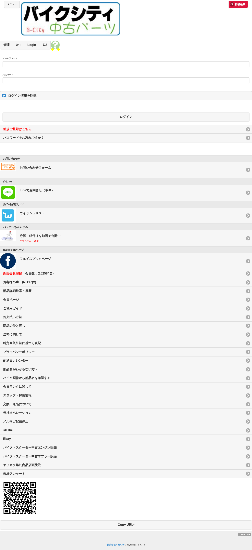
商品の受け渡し (14, 325)
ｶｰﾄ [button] (18, 45)
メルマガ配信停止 (15, 421)
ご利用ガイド (12, 308)
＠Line (8, 430)
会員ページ (11, 299)
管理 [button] (6, 45)
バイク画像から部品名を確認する (26, 378)
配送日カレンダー (15, 360)
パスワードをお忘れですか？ (23, 137)
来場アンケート (14, 473)
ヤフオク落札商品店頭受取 (22, 465)
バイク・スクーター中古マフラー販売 (30, 456)
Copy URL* (126, 524)
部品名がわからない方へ (20, 369)
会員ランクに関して (17, 386)
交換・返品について (17, 404)
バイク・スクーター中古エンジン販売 (30, 447)
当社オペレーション (17, 412)
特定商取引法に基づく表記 (22, 343)
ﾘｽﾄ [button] (45, 45)
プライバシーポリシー (19, 352)
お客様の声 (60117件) (19, 282)
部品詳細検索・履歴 (17, 290)
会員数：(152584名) (28, 273)
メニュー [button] (12, 4)
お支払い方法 (12, 317)
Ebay (7, 438)
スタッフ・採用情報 (17, 395)
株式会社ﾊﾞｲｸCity (115, 544)
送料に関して (12, 334)
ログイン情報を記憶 (22, 95)
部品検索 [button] (240, 4)
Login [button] (31, 45)
